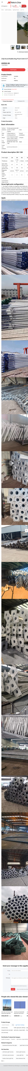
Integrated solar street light (7, 1030)
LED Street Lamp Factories (8, 1055)
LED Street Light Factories (7, 1052)
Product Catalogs (20, 1025)
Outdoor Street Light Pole (7, 1058)
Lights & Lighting (8, 9)
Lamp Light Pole (20, 1055)
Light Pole (22, 9)
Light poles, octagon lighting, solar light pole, (20, 1030)
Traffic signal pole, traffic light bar (20, 1027)
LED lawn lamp (4, 1027)
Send (13, 989)
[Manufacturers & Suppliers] (14, 2)
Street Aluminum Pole (20, 1058)
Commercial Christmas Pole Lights (9, 1045)
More (2, 1061)
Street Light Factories (20, 1052)
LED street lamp (4, 1032)
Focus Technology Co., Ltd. (17, 1065)
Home (2, 9)
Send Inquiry (13, 69)
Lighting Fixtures (16, 9)
